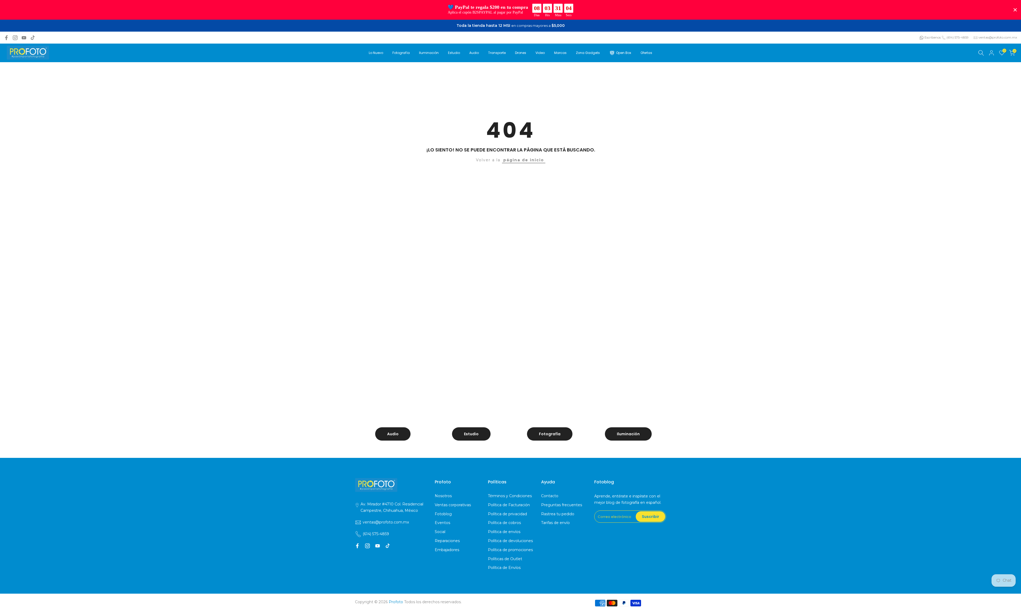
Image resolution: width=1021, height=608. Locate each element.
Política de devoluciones (510, 540)
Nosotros (443, 495)
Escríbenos (932, 37)
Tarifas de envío (555, 522)
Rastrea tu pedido (557, 514)
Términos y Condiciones (510, 495)
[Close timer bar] (1015, 10)
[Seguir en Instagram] (15, 38)
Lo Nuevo (376, 52)
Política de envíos (504, 531)
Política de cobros (504, 522)
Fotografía (401, 52)
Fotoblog (443, 514)
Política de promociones (510, 549)
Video (540, 52)
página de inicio (523, 160)
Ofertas (646, 52)
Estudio (454, 52)
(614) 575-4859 (958, 37)
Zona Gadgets (588, 52)
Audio (474, 52)
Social (440, 531)
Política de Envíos (504, 567)
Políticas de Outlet (505, 558)
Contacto (549, 495)
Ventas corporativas (453, 505)
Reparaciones (447, 540)
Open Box (623, 52)
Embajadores (447, 549)
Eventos (442, 522)
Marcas (560, 52)
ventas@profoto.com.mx (997, 37)
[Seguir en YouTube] (24, 38)
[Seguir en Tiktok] (32, 38)
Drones (520, 52)
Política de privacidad (507, 514)
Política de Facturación (509, 505)
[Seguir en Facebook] (6, 38)
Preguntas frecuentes (561, 505)
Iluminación (429, 52)
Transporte (497, 52)
